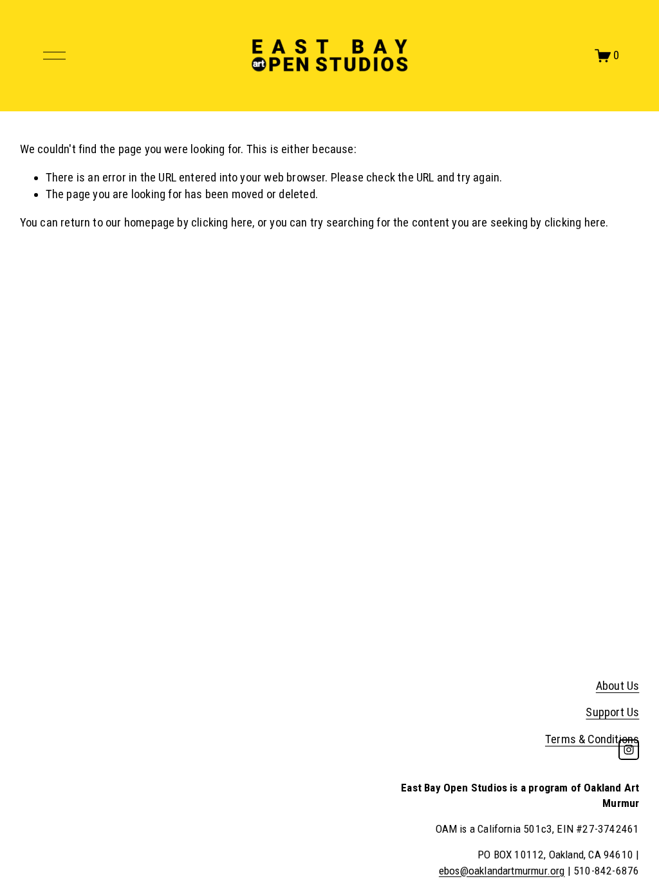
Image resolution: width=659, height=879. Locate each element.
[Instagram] (628, 749)
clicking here (221, 223)
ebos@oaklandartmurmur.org (502, 870)
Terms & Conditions (592, 739)
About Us (617, 686)
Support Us (612, 712)
